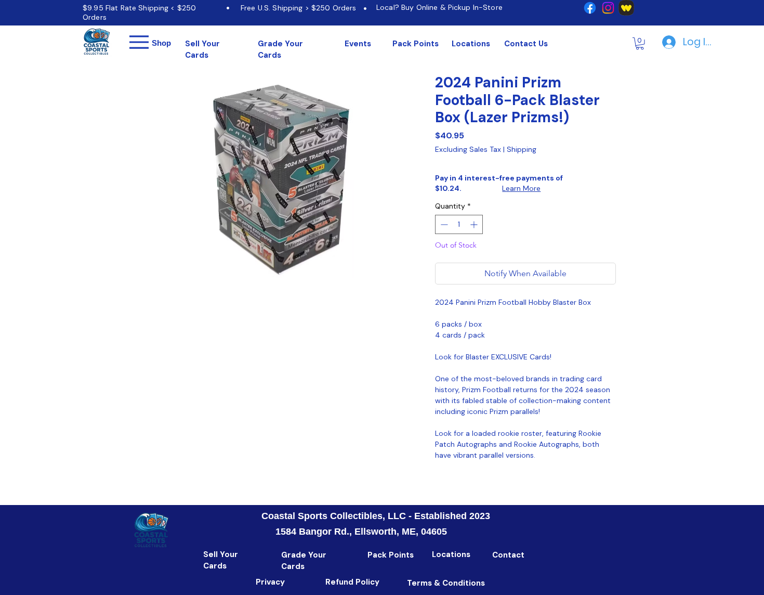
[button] (640, 43)
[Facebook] (590, 8)
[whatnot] (626, 8)
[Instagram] (608, 8)
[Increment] (474, 224)
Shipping (521, 149)
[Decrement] (443, 224)
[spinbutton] (459, 224)
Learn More (521, 188)
